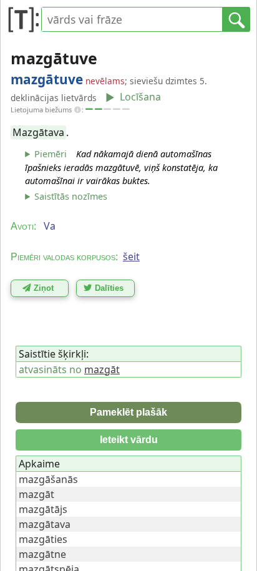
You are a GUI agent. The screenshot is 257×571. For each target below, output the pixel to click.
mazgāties (43, 539)
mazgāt (102, 369)
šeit (131, 256)
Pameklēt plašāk (128, 412)
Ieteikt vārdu (129, 439)
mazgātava (44, 524)
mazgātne (42, 554)
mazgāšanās (48, 479)
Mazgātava (38, 132)
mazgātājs (43, 509)
